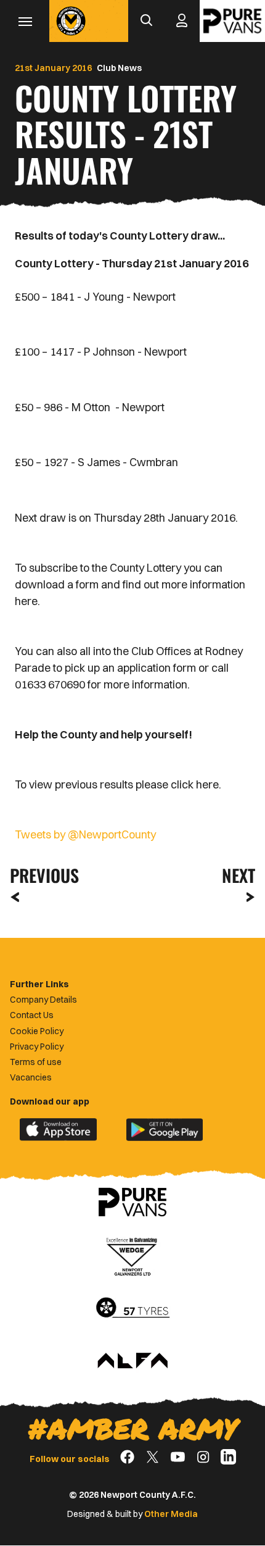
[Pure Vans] (232, 21)
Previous (40, 875)
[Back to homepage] (71, 21)
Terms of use (36, 1062)
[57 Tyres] (132, 1308)
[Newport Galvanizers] (132, 1255)
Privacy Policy (36, 1046)
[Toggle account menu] (182, 21)
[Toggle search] (146, 21)
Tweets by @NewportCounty (85, 834)
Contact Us (32, 1015)
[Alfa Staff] (132, 1361)
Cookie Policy (36, 1031)
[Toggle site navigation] (24, 21)
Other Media (171, 1513)
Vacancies (31, 1077)
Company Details (43, 999)
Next (238, 875)
